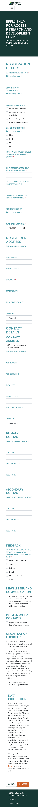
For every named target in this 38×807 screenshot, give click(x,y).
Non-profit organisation (17, 119)
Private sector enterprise (18, 109)
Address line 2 (12, 269)
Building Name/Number (16, 246)
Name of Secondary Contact (19, 497)
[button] (24, 228)
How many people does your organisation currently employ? (18, 154)
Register (23, 784)
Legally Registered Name (17, 73)
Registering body (14, 209)
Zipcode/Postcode (14, 302)
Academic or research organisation (17, 113)
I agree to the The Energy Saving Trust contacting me (19, 624)
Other (11, 580)
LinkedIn (12, 568)
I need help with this (15, 76)
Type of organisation (15, 105)
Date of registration (15, 224)
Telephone (11, 475)
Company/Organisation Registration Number (16, 196)
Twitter (11, 564)
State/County (12, 291)
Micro (11, 135)
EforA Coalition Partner (17, 576)
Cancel (11, 784)
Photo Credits (14, 804)
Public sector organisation (18, 123)
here (11, 766)
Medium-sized (14, 143)
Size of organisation (15, 128)
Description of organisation (13, 89)
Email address (12, 464)
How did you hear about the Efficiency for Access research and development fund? (18, 553)
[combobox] (14, 228)
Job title (10, 452)
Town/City (10, 280)
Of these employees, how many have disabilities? (17, 169)
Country (10, 313)
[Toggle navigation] (12, 8)
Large (11, 147)
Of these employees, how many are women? (17, 183)
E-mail (11, 572)
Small (11, 139)
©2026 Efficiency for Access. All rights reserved (18, 794)
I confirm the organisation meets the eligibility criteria (18, 683)
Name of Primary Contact (17, 441)
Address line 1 (12, 257)
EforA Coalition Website (17, 560)
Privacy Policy (14, 799)
